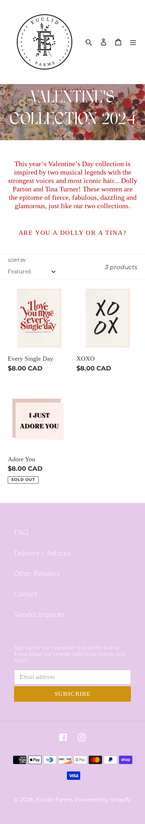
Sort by (17, 260)
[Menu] (133, 41)
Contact (26, 594)
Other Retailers (36, 574)
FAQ (21, 533)
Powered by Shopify (103, 799)
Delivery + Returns (42, 553)
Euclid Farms (54, 799)
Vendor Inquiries (39, 615)
